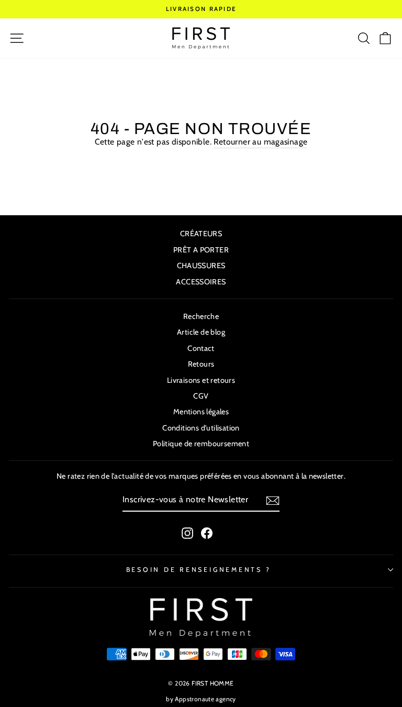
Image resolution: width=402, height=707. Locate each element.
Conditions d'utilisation (200, 428)
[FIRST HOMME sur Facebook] (207, 533)
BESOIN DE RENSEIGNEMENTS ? (198, 569)
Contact (201, 348)
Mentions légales (201, 411)
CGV (200, 396)
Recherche (201, 316)
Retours (201, 364)
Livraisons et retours (201, 380)
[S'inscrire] (273, 500)
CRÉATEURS (201, 233)
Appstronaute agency (205, 699)
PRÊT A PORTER (201, 250)
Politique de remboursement (201, 443)
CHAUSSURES (201, 265)
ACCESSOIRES (201, 281)
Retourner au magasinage (260, 142)
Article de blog (201, 332)
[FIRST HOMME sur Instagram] (187, 533)
